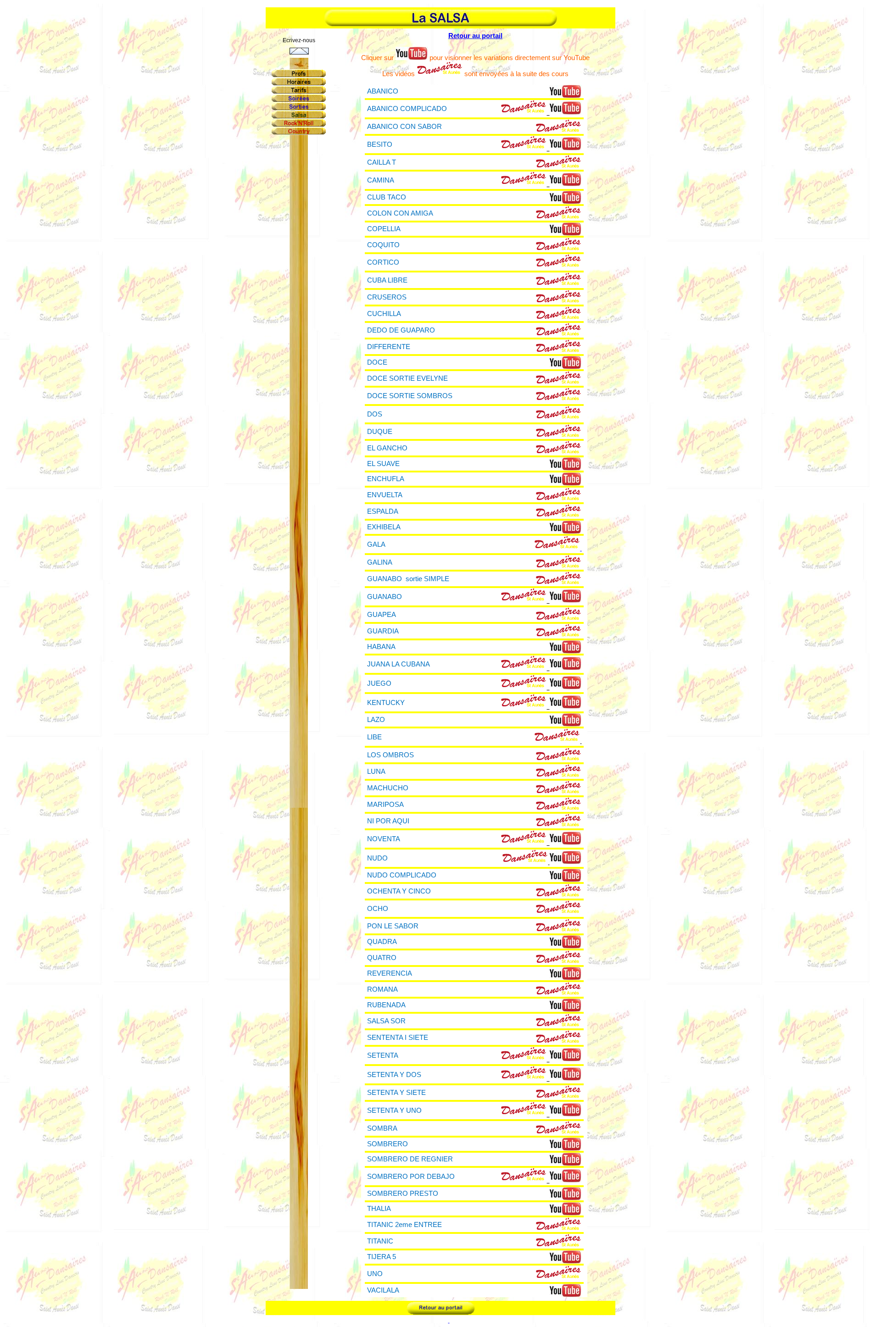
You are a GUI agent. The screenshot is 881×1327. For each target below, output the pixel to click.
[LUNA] (558, 776)
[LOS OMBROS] (558, 760)
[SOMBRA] (558, 1133)
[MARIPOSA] (558, 809)
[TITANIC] (558, 1246)
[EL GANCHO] (558, 453)
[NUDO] (525, 862)
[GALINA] (558, 567)
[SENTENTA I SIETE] (558, 1042)
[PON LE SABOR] (558, 931)
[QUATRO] (558, 962)
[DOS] (558, 418)
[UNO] (558, 1278)
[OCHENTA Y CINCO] (558, 896)
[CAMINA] (523, 184)
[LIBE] (557, 740)
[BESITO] (523, 148)
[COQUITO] (558, 250)
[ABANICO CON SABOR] (558, 131)
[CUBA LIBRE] (558, 285)
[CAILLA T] (558, 167)
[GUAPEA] (558, 619)
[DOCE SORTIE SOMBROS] (558, 400)
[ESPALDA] (558, 516)
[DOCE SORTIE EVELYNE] (558, 383)
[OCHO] (558, 912)
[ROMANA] (558, 994)
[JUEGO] (523, 687)
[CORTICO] (558, 266)
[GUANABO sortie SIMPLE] (558, 584)
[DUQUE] (558, 436)
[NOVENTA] (523, 842)
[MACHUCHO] (558, 793)
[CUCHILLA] (558, 318)
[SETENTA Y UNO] (523, 1114)
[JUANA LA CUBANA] (523, 668)
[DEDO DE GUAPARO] (558, 335)
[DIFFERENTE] (558, 351)
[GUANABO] (523, 600)
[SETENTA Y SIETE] (558, 1097)
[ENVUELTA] (558, 500)
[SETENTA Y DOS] (523, 1078)
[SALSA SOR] (558, 1026)
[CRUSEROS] (558, 302)
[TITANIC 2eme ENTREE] (558, 1229)
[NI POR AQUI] (558, 826)
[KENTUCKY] (523, 706)
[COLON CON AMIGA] (558, 218)
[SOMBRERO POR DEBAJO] (523, 1180)
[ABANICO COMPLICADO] (523, 112)
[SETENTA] (523, 1059)
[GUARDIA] (558, 636)
